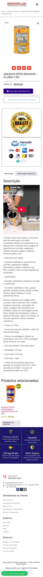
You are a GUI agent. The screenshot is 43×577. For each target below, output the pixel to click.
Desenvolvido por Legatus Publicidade (21, 568)
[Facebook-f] (17, 489)
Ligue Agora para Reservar (19, 91)
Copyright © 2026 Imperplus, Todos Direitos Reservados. (21, 563)
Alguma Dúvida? (13, 476)
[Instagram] (21, 489)
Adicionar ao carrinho (8, 423)
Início (4, 11)
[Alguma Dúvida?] (4, 476)
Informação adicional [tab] (26, 173)
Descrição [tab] (9, 173)
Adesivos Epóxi (13, 11)
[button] (37, 4)
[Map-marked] (25, 489)
